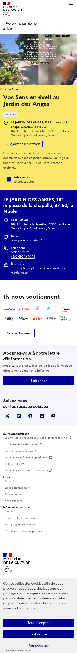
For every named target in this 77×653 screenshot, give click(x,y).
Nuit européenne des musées (22, 444)
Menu (71, 6)
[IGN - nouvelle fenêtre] (37, 309)
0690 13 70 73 (20, 252)
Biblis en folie (12, 464)
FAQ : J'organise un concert (20, 524)
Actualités (10, 481)
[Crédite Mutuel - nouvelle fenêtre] (9, 309)
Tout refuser (38, 634)
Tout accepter (38, 622)
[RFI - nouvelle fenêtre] (51, 318)
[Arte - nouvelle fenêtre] (37, 318)
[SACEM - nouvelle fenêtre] (23, 309)
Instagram (42, 416)
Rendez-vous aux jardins (19, 451)
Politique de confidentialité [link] (18, 650)
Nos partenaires (19, 333)
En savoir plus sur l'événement (22, 518)
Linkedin (19, 416)
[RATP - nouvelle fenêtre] (51, 309)
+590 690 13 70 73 (23, 256)
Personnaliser (38, 645)
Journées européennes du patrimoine (26, 457)
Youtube (53, 416)
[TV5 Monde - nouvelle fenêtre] (65, 318)
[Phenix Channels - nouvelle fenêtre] (9, 318)
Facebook (30, 416)
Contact (9, 511)
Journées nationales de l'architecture (26, 470)
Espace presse (13, 494)
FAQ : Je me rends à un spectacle (24, 531)
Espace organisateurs (17, 488)
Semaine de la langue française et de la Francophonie (36, 438)
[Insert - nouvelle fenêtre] (65, 309)
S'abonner (39, 380)
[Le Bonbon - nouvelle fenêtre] (23, 318)
